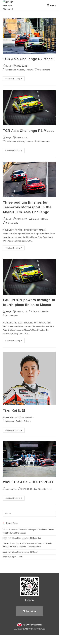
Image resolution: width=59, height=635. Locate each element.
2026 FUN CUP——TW (12, 557)
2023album (11, 70)
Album (30, 70)
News (35, 219)
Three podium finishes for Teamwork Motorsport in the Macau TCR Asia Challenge (27, 207)
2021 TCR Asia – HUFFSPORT (28, 482)
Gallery (21, 70)
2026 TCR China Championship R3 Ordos (20, 552)
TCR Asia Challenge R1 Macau (29, 131)
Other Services (44, 489)
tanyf (8, 66)
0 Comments (44, 70)
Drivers (27, 421)
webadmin (11, 417)
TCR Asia (44, 219)
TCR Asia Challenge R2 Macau (29, 59)
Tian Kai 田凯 (14, 410)
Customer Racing (14, 421)
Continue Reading (15, 78)
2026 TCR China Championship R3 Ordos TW (22, 538)
